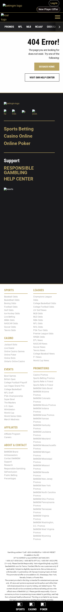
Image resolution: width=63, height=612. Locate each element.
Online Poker (17, 143)
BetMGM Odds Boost (42, 388)
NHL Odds (38, 327)
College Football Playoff (15, 382)
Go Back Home (47, 66)
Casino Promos (40, 375)
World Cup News (41, 360)
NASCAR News (40, 344)
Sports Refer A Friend (43, 381)
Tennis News (39, 350)
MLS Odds (38, 317)
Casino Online (18, 136)
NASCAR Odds (11, 323)
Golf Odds (8, 310)
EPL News (38, 340)
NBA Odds (38, 320)
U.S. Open (8, 406)
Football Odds (11, 307)
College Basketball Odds (44, 303)
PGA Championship (13, 396)
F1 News (37, 357)
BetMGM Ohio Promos (43, 499)
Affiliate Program (12, 434)
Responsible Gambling (19, 170)
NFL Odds (38, 323)
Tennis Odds (10, 330)
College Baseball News (44, 354)
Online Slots (9, 358)
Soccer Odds (10, 327)
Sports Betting (19, 128)
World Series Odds (12, 416)
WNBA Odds (39, 337)
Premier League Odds (43, 333)
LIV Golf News (39, 310)
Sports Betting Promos (44, 378)
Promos (9, 26)
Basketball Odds (11, 300)
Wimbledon (9, 409)
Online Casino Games (14, 351)
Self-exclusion (10, 472)
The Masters (10, 403)
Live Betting (9, 317)
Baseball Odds (11, 297)
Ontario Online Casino (14, 361)
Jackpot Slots (10, 345)
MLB (28, 26)
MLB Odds (38, 313)
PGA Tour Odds (40, 330)
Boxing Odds (10, 303)
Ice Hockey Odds (12, 313)
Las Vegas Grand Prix (14, 386)
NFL (20, 26)
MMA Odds (9, 320)
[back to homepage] (9, 17)
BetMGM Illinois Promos (44, 405)
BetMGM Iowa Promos (43, 415)
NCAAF (39, 26)
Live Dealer (9, 348)
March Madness (11, 419)
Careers (7, 437)
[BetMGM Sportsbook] (14, 6)
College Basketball (13, 389)
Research (8, 465)
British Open (10, 379)
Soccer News (39, 347)
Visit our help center (42, 77)
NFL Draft (8, 393)
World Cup (9, 413)
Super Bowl (9, 399)
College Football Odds (43, 307)
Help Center (18, 179)
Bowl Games (10, 376)
